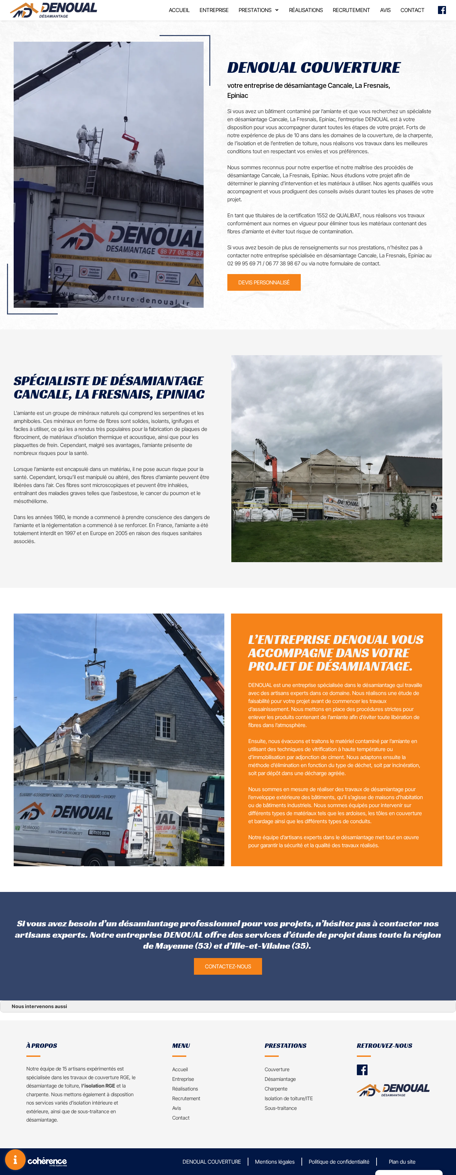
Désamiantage (280, 1079)
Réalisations (306, 10)
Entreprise (214, 10)
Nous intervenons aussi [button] (39, 1006)
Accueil (179, 10)
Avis (385, 10)
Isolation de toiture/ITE (289, 1098)
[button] (264, 282)
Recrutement (351, 10)
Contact (413, 10)
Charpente (276, 1089)
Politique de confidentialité (339, 1161)
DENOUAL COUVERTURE (212, 1161)
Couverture (277, 1069)
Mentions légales (275, 1161)
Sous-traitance (281, 1108)
